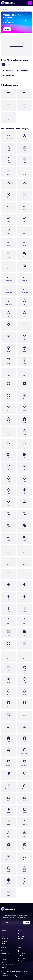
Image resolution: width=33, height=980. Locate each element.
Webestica (20, 971)
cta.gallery (4, 967)
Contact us (4, 951)
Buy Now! (7, 29)
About (3, 936)
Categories (4, 938)
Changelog (13, 976)
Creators (20, 938)
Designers (21, 934)
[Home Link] (8, 909)
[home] (8, 2)
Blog (2, 962)
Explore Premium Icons (10, 26)
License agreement (25, 976)
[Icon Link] (9, 93)
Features (4, 941)
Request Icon (5, 953)
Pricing (3, 943)
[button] (30, 3)
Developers (21, 936)
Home (3, 934)
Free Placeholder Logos (8, 964)
